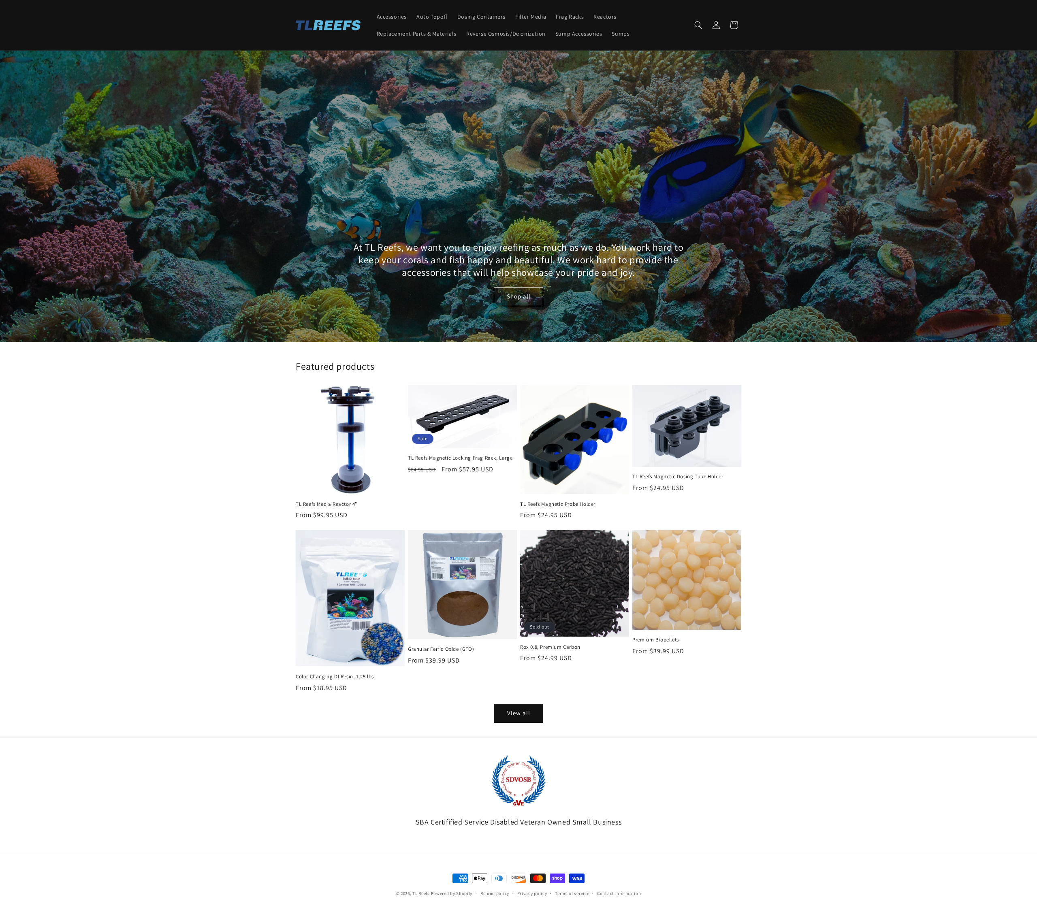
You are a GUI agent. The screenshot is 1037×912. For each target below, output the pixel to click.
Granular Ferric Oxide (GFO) (441, 649)
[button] (698, 25)
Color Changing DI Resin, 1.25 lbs (335, 676)
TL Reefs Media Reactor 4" (326, 504)
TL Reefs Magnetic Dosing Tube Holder (677, 476)
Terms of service (572, 893)
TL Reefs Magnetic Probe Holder (557, 504)
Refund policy (494, 893)
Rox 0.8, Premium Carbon (550, 647)
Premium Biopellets (655, 640)
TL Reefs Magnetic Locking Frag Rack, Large (460, 458)
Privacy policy (532, 893)
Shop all (519, 296)
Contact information (619, 893)
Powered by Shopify (452, 893)
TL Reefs (421, 893)
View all (518, 713)
